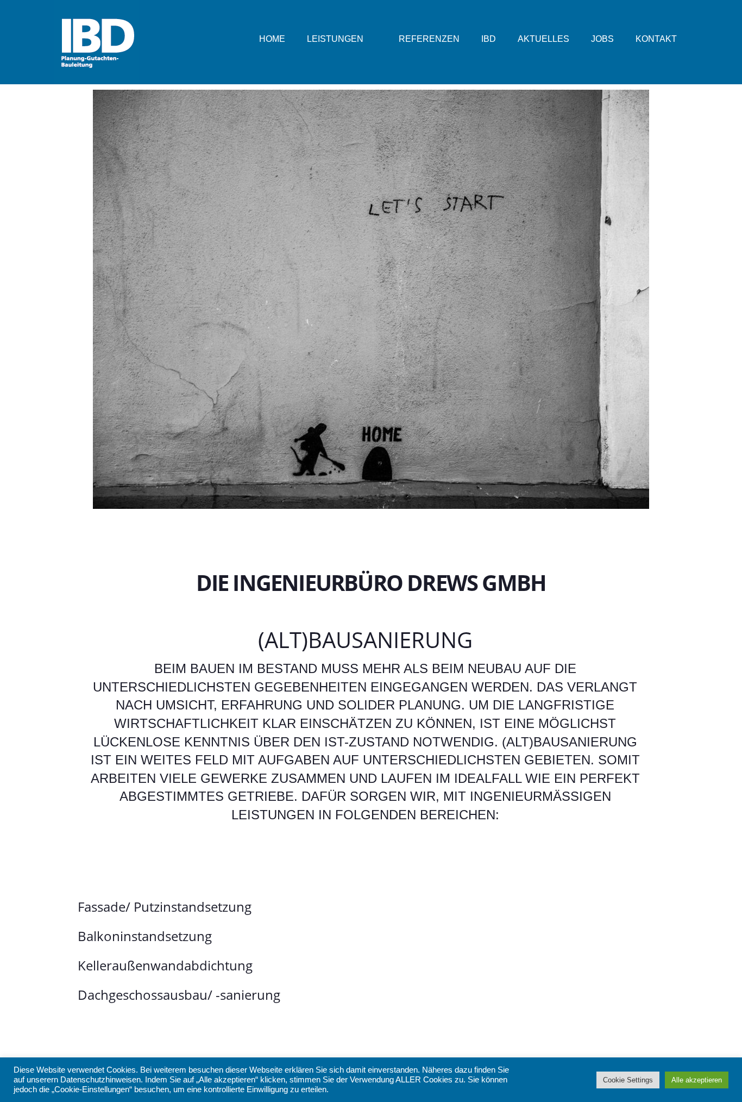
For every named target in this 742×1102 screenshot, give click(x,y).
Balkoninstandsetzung (145, 936)
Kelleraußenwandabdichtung (165, 965)
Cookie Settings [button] (628, 1080)
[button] (371, 907)
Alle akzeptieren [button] (696, 1080)
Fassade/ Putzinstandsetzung (164, 907)
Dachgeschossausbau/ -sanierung (179, 995)
